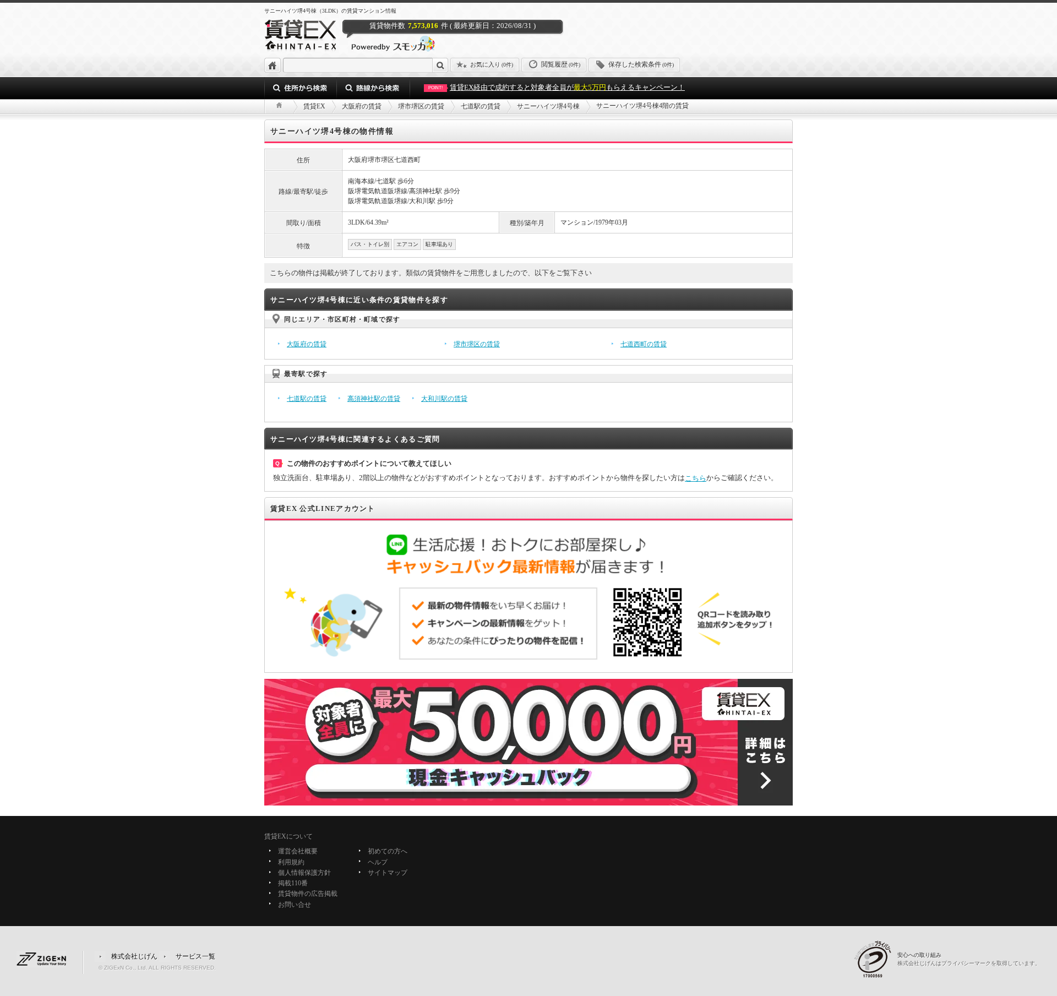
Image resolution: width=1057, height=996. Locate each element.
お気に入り (491, 64)
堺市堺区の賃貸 (477, 344)
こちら (695, 478)
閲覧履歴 (560, 64)
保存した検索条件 (641, 64)
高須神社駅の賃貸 (373, 398)
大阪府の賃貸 (306, 344)
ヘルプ (378, 862)
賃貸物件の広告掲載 (307, 894)
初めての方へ (387, 852)
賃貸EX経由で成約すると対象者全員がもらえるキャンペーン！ (556, 87)
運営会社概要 (298, 852)
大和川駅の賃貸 (444, 398)
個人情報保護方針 (304, 873)
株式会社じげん (134, 956)
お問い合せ (294, 904)
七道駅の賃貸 (306, 398)
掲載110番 (293, 883)
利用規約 (291, 862)
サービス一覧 (195, 956)
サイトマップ (387, 873)
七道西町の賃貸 (643, 344)
